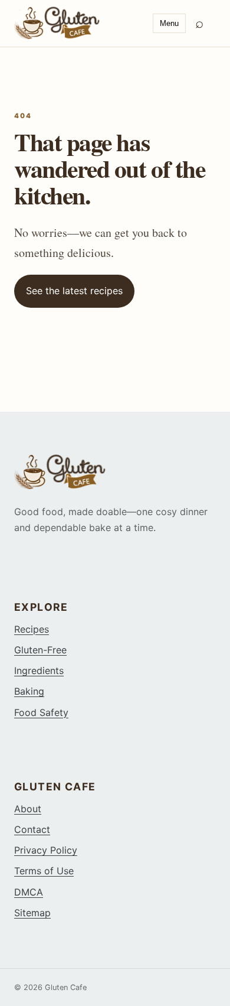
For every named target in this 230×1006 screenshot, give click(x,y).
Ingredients (39, 670)
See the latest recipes (74, 291)
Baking (29, 691)
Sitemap (32, 913)
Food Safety (41, 712)
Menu (169, 23)
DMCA (28, 892)
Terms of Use (44, 871)
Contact (32, 829)
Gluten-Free (40, 650)
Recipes (31, 629)
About (27, 809)
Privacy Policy (45, 850)
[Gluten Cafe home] (78, 23)
